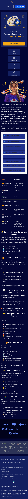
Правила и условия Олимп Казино (10, 479)
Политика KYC (5, 471)
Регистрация (20, 6)
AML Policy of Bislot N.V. (7, 476)
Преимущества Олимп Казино (14, 152)
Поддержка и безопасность (13, 170)
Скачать (16, 205)
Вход (8, 6)
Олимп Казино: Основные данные (12, 136)
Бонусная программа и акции (14, 157)
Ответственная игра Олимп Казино (11, 462)
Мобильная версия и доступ (13, 165)
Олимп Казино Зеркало (12, 141)
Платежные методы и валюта (14, 161)
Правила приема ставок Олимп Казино (12, 474)
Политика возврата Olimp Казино (10, 465)
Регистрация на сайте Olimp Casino (12, 147)
